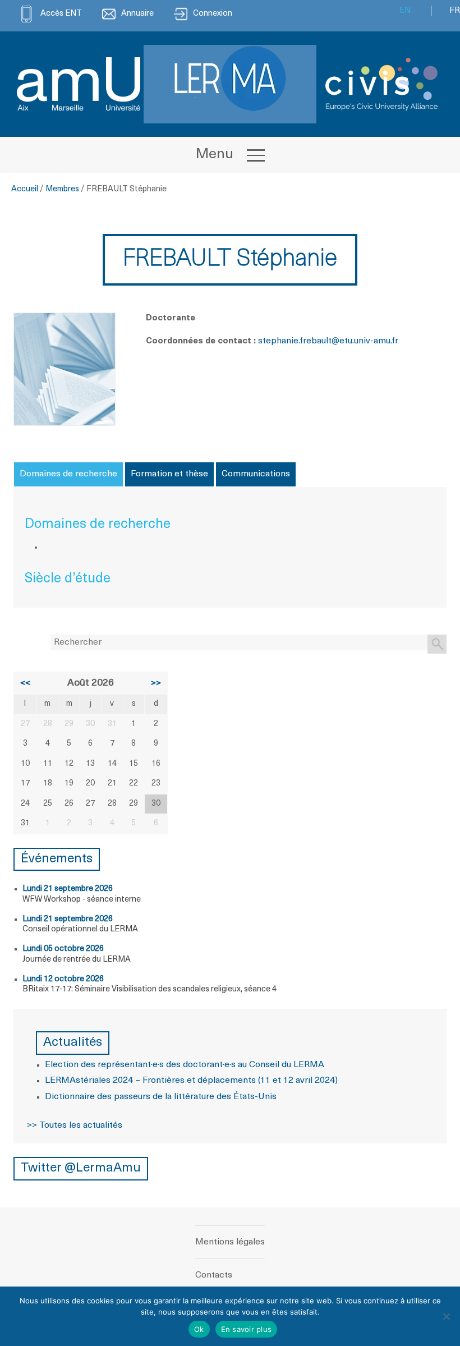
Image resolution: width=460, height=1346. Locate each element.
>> (156, 683)
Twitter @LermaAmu (81, 1168)
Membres (62, 189)
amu (382, 341)
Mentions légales (230, 1242)
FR (454, 11)
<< (25, 683)
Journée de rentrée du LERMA (76, 959)
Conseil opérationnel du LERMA (80, 929)
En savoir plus (246, 1329)
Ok (199, 1329)
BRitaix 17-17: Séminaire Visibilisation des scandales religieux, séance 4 (149, 989)
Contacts (213, 1275)
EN (405, 11)
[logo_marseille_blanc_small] (78, 84)
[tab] (68, 474)
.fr (394, 341)
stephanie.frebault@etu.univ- (316, 341)
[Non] (446, 1316)
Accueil (24, 189)
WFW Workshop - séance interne (81, 899)
